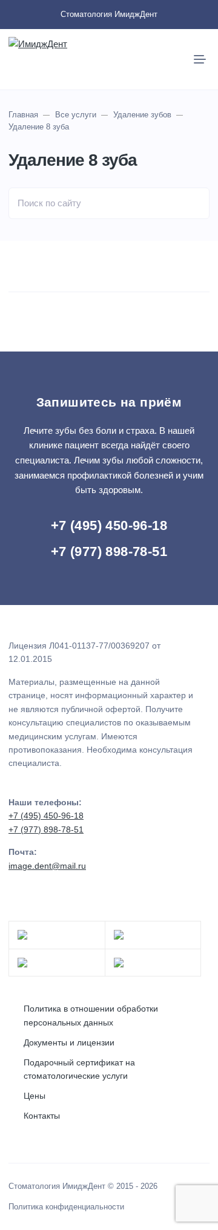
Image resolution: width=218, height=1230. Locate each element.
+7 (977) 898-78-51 (109, 551)
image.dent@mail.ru (47, 866)
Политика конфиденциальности (66, 1207)
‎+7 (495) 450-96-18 (109, 525)
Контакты (42, 1115)
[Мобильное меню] (200, 59)
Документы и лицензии (69, 1042)
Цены (34, 1096)
